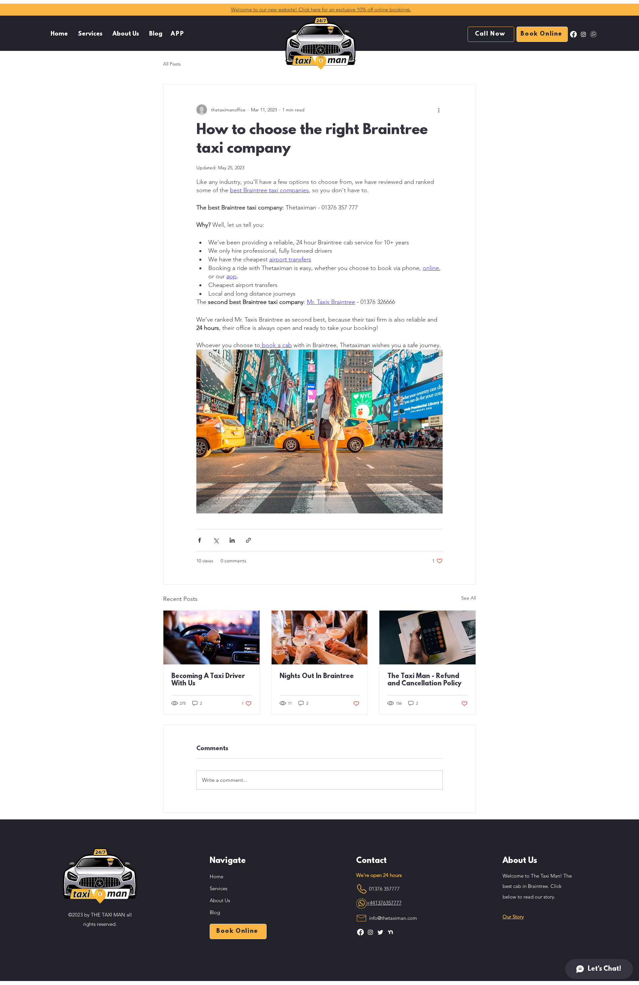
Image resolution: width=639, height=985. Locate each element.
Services (218, 888)
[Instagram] (583, 34)
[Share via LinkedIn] (232, 540)
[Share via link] (248, 540)
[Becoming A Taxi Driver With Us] (211, 637)
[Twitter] (380, 932)
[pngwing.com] (593, 34)
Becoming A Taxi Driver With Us (208, 680)
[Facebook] (573, 34)
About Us (220, 900)
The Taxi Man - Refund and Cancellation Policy (424, 680)
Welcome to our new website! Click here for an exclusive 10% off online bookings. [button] (321, 9)
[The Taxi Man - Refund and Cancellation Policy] (427, 637)
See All (468, 598)
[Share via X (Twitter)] (216, 540)
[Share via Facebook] (199, 540)
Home (216, 876)
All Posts (172, 64)
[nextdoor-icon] (390, 932)
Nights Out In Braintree (317, 676)
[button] (90, 34)
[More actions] (439, 110)
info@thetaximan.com (393, 918)
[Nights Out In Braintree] (320, 637)
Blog (215, 912)
